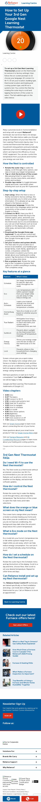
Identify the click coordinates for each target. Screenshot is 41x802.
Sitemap (25, 794)
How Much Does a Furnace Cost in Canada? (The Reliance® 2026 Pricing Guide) (24, 653)
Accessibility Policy (22, 791)
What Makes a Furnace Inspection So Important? (23, 673)
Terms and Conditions (9, 791)
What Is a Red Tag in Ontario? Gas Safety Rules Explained (25, 643)
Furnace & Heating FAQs (23, 663)
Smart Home (15, 424)
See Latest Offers (20, 625)
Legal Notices (17, 794)
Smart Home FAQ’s (25, 433)
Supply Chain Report (9, 789)
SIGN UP (7, 716)
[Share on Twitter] (9, 60)
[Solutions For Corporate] (36, 751)
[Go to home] (11, 3)
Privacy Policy (20, 789)
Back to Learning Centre (14, 602)
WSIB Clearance (7, 794)
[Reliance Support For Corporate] (36, 762)
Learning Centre (29, 3)
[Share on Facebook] (14, 60)
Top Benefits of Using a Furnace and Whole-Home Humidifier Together (24, 683)
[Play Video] (20, 114)
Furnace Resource (17, 437)
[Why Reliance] (36, 767)
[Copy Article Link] (5, 60)
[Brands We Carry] (36, 756)
